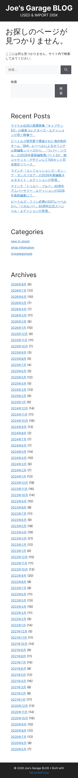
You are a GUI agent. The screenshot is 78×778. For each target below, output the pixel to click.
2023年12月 (19, 483)
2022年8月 (18, 582)
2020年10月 (19, 718)
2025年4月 (18, 383)
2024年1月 (18, 476)
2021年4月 (18, 681)
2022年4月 (18, 606)
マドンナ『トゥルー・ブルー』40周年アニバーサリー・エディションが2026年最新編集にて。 (38, 190)
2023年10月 (19, 495)
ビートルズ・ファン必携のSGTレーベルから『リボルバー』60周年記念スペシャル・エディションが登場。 (38, 206)
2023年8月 (18, 507)
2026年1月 (18, 328)
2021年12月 (19, 631)
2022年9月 (18, 575)
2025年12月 (19, 334)
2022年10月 (19, 569)
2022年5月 (18, 600)
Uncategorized (21, 254)
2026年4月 (19, 309)
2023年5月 (18, 526)
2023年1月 (18, 551)
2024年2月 (18, 470)
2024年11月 (19, 414)
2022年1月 (18, 625)
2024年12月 (19, 408)
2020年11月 (19, 712)
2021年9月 (18, 650)
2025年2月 (18, 396)
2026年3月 (19, 315)
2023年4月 (19, 532)
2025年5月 (18, 377)
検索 (14, 82)
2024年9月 (19, 427)
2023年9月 (19, 501)
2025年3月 (18, 390)
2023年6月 (19, 520)
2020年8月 (18, 730)
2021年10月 (19, 644)
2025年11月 (19, 340)
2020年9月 (19, 724)
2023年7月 (18, 514)
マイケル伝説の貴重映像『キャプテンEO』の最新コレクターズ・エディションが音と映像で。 (37, 130)
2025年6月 (18, 371)
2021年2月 (18, 693)
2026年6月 (19, 297)
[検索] (66, 69)
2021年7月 (18, 662)
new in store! (20, 241)
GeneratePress (39, 772)
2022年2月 (18, 619)
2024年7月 (18, 439)
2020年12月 (19, 706)
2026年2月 (18, 321)
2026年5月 (18, 303)
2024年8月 (18, 433)
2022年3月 (18, 613)
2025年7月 (18, 365)
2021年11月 (19, 637)
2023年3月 (19, 538)
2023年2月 (18, 544)
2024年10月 (19, 421)
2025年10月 (19, 346)
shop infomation (22, 247)
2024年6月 (19, 445)
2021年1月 (18, 699)
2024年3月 (19, 464)
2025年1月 (18, 402)
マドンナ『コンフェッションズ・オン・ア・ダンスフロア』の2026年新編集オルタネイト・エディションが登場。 (38, 175)
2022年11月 (19, 563)
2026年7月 (18, 290)
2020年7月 (18, 737)
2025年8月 (18, 359)
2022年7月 (18, 588)
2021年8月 (18, 656)
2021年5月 (18, 675)
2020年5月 (18, 749)
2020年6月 (19, 743)
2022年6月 (18, 594)
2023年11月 (19, 489)
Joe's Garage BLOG (39, 7)
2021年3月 (18, 687)
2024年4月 (19, 458)
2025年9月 (18, 352)
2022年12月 (19, 557)
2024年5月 (18, 452)
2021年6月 (18, 668)
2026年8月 (18, 284)
